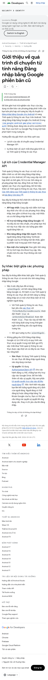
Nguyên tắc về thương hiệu (14, 662)
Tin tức (4, 473)
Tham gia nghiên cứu (10, 618)
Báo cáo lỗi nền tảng (10, 606)
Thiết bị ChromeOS (9, 529)
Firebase (5, 641)
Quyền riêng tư (8, 507)
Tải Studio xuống (8, 592)
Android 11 (6, 570)
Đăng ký (38, 668)
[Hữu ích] (39, 51)
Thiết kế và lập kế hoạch (28, 43)
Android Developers (9, 43)
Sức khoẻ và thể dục (10, 499)
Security (7, 11)
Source (5, 469)
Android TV (6, 537)
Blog (3, 477)
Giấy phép (20, 658)
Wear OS (5, 525)
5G (3, 511)
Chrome (5, 638)
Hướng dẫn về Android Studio (13, 580)
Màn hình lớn (7, 521)
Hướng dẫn (28, 46)
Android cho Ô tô (9, 533)
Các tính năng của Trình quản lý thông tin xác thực (24, 192)
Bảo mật (5, 465)
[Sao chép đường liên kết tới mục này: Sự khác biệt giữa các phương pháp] (11, 270)
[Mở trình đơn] (3, 3)
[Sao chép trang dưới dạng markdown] (13, 87)
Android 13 (6, 562)
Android (5, 458)
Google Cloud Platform (11, 645)
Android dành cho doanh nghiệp (14, 462)
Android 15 (6, 555)
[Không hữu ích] (43, 51)
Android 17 (6, 547)
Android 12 (6, 566)
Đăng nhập (40, 3)
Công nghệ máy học (10, 495)
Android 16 (6, 551)
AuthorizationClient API (22, 370)
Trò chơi (5, 491)
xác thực (27, 308)
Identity (20, 11)
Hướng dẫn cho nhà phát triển (13, 584)
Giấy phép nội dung (29, 428)
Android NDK (7, 596)
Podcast (5, 481)
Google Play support (10, 614)
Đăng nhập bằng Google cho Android (18, 114)
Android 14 (6, 559)
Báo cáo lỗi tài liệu (9, 610)
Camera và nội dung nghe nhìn (14, 503)
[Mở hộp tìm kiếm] (27, 2)
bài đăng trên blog (13, 195)
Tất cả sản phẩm (9, 649)
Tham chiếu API (8, 588)
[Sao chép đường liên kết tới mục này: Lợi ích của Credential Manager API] (9, 166)
